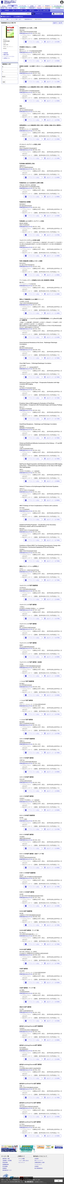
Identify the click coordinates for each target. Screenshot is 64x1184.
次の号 (60, 23)
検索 (4, 82)
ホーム (2, 19)
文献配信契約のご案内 (40, 1162)
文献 (7, 19)
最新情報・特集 (6, 1158)
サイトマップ (22, 1162)
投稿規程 (6, 52)
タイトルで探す (19, 10)
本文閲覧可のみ (19, 16)
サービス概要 (22, 1158)
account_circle (62, 2)
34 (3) (31, 33)
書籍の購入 (6, 54)
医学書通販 (5, 1166)
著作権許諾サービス (7, 1170)
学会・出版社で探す (44, 10)
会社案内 (37, 1158)
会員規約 (37, 1166)
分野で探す (31, 10)
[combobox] (13, 13)
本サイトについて (39, 1160)
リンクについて (38, 1164)
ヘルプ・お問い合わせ (24, 1160)
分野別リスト (7, 58)
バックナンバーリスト (9, 56)
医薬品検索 (5, 1162)
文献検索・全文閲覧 (7, 1160)
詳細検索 (7, 10)
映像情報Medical (28, 19)
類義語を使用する (6, 16)
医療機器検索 (6, 1164)
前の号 (55, 23)
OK (58, 1180)
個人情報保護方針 (39, 1168)
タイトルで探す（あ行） (16, 19)
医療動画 (5, 1168)
